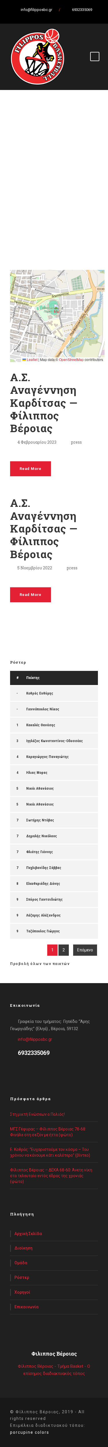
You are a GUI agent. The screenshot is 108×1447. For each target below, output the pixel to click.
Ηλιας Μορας (37, 772)
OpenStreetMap (71, 359)
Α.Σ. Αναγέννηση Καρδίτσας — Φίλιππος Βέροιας (44, 402)
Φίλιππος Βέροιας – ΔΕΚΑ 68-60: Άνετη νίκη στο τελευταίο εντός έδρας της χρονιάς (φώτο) (51, 1176)
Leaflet (31, 359)
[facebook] (41, 16)
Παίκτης (33, 677)
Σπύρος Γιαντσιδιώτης (44, 899)
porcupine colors (29, 1432)
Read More (30, 468)
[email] (31, 16)
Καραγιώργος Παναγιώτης (47, 756)
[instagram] (71, 16)
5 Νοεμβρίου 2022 (34, 568)
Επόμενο (85, 950)
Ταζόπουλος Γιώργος (43, 931)
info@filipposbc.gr (35, 1039)
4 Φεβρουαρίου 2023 (36, 442)
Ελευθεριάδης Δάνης (43, 883)
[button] (57, 310)
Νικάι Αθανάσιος (40, 788)
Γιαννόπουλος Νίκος (42, 709)
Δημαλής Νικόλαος (41, 836)
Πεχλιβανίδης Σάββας (43, 867)
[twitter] (51, 16)
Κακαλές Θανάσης (40, 725)
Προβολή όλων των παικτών (40, 964)
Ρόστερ (21, 1277)
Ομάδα (20, 1262)
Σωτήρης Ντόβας (40, 820)
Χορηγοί (22, 1292)
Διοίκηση (23, 1248)
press (76, 442)
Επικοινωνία (26, 1307)
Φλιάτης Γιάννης (39, 852)
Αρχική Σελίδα (28, 1233)
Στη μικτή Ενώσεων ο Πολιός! (37, 1114)
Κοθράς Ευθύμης (39, 693)
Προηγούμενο (26, 950)
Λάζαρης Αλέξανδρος (43, 915)
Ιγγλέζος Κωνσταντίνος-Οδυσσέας (54, 741)
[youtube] (61, 16)
